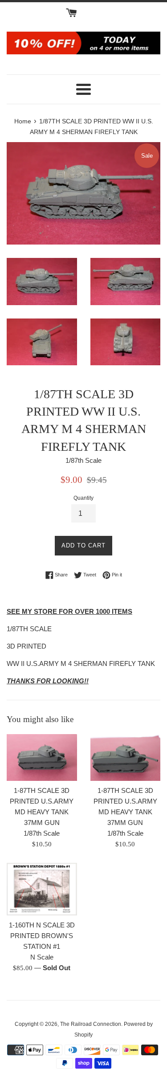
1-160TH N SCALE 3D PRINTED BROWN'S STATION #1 (42, 935)
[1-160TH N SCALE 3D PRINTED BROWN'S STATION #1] (42, 889)
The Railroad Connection (90, 1024)
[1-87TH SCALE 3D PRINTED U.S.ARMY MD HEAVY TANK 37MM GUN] (42, 757)
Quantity (83, 498)
